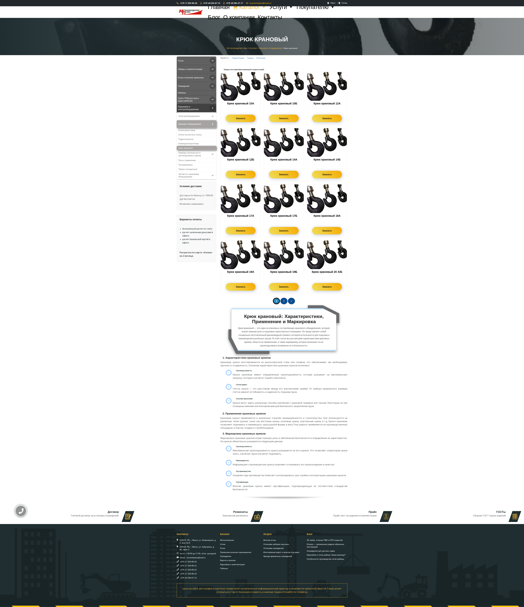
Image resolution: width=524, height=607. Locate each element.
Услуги (278, 7)
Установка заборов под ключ (276, 544)
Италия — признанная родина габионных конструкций (325, 545)
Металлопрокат (227, 540)
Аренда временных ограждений (277, 556)
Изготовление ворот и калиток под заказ (281, 552)
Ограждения (225, 556)
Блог (214, 17)
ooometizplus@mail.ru (260, 3)
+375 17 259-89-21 (188, 566)
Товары (250, 58)
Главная (219, 7)
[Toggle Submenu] (212, 61)
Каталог (249, 7)
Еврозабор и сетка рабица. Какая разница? (326, 555)
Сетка (222, 544)
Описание (260, 58)
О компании (239, 17)
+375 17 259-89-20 (188, 3)
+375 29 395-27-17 (234, 3)
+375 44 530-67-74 (211, 3)
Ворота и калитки (228, 560)
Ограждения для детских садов (321, 551)
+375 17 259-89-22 (188, 570)
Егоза (222, 548)
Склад (344, 3)
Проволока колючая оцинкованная (235, 552)
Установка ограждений (273, 548)
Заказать (240, 118)
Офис (333, 3)
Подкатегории (238, 58)
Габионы (224, 568)
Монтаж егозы (269, 540)
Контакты (270, 17)
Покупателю (313, 7)
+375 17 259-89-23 (188, 574)
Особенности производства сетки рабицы (325, 559)
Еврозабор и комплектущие (232, 564)
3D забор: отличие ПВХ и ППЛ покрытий (325, 540)
